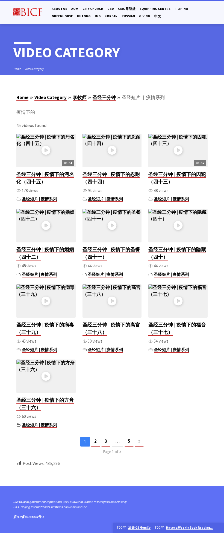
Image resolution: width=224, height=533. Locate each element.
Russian (128, 16)
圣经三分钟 (104, 97)
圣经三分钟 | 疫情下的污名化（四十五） (45, 178)
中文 (157, 16)
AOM (74, 9)
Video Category (34, 69)
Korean (111, 16)
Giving (144, 16)
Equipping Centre (155, 9)
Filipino (181, 9)
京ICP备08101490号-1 (28, 517)
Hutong (84, 16)
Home (17, 69)
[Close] (219, 528)
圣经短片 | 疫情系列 (39, 198)
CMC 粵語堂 (126, 9)
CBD (110, 9)
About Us (59, 9)
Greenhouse (62, 16)
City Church (92, 9)
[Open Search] (209, 12)
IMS (98, 16)
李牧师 (80, 97)
